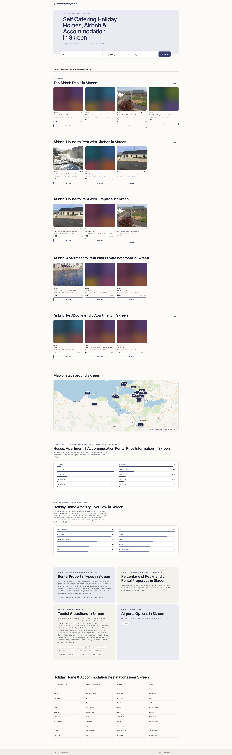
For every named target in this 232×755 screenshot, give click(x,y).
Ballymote (120, 698)
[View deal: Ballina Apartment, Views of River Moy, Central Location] (68, 274)
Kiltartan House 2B (122, 290)
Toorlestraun (89, 689)
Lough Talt (152, 693)
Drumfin (151, 712)
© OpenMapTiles (158, 429)
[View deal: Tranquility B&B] (100, 215)
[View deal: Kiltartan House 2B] (132, 274)
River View (152, 716)
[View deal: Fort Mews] (100, 274)
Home (64, 13)
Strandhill (120, 735)
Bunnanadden (89, 707)
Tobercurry (56, 698)
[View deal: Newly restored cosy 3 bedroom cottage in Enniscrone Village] (132, 158)
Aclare (151, 684)
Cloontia (119, 707)
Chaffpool (56, 712)
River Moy (120, 693)
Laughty (55, 693)
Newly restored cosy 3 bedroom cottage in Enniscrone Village (135, 174)
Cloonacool (88, 703)
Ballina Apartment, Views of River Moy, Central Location (69, 290)
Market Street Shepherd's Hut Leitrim (160, 115)
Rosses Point (153, 735)
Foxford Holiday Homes (60, 684)
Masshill (151, 689)
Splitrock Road (121, 730)
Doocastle (56, 703)
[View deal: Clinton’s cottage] (100, 99)
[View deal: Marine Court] (132, 331)
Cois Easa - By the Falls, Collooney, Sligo (65, 174)
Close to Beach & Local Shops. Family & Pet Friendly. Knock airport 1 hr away (139, 115)
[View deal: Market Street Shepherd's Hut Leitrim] (164, 99)
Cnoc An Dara (121, 689)
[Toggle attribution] (176, 429)
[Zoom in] (176, 382)
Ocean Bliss (56, 347)
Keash (119, 703)
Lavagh (55, 707)
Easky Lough (57, 735)
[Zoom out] (176, 384)
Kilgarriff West (153, 707)
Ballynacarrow (89, 712)
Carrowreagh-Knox (59, 716)
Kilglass (87, 726)
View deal (68, 126)
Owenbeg (56, 730)
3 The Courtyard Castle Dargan (94, 174)
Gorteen (87, 698)
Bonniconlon (121, 684)
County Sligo (76, 13)
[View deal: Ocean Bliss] (68, 331)
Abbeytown (120, 716)
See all (176, 83)
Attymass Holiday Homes (93, 684)
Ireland (69, 13)
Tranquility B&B (89, 231)
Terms (160, 752)
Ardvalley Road (153, 730)
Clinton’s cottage (90, 115)
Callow (55, 689)
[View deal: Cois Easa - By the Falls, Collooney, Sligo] (68, 158)
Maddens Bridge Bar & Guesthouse (63, 115)
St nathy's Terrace (90, 693)
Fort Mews (88, 290)
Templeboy (120, 726)
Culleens (151, 726)
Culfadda (152, 703)
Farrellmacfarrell (90, 730)
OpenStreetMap (171, 429)
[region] (116, 405)
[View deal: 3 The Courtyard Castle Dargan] (100, 158)
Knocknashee (57, 721)
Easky (119, 721)
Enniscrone (88, 721)
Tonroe (87, 716)
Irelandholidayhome (67, 4)
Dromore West (153, 721)
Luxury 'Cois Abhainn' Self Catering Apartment (99, 347)
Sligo (86, 735)
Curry (151, 698)
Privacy (154, 752)
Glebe (83, 13)
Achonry (119, 712)
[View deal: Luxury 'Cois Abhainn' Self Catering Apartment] (100, 331)
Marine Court (121, 347)
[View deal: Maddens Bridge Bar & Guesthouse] (68, 99)
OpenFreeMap (149, 429)
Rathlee (55, 726)
